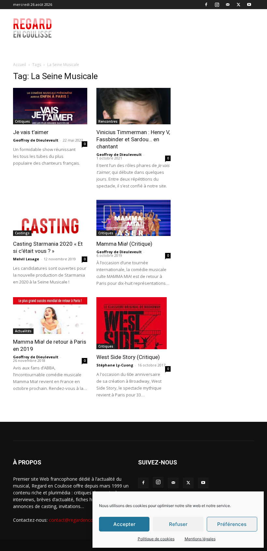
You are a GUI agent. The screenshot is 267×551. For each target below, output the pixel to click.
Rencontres (108, 121)
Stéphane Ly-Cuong (114, 365)
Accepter (124, 524)
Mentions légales (200, 538)
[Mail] (227, 4)
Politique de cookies (156, 538)
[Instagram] (217, 4)
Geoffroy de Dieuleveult (35, 140)
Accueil (19, 64)
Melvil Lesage (26, 258)
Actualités (23, 331)
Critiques (22, 121)
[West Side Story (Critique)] (133, 323)
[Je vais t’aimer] (50, 106)
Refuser (178, 524)
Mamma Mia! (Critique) (124, 244)
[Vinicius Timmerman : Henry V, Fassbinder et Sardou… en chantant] (133, 106)
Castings (22, 233)
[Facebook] (206, 4)
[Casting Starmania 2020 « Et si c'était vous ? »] (50, 218)
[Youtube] (249, 4)
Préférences (231, 524)
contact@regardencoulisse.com (82, 520)
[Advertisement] (168, 23)
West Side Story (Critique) (128, 357)
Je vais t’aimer (31, 132)
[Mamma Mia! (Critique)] (133, 218)
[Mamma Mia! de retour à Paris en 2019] (50, 315)
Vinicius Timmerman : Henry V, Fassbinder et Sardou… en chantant (133, 139)
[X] (238, 4)
